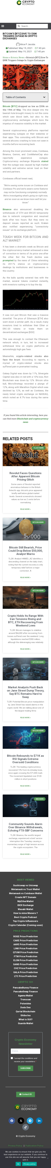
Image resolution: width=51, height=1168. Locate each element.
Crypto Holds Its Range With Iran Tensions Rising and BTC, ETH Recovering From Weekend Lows (25, 620)
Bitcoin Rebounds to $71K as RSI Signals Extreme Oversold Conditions (25, 759)
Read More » (25, 509)
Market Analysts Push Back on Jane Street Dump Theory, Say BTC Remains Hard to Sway (25, 692)
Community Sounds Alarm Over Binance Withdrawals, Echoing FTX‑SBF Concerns (25, 827)
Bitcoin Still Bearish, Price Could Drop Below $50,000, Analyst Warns (25, 551)
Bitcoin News (17, 57)
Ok (18, 1164)
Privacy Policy (15, 1145)
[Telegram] (30, 1120)
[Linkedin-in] (39, 1120)
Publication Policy (34, 1145)
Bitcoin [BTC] (10, 106)
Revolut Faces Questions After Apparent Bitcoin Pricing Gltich (25, 476)
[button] (2, 26)
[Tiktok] (25, 1127)
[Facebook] (12, 1120)
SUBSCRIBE (25, 1068)
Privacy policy (29, 1164)
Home (6, 57)
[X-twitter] (21, 1120)
